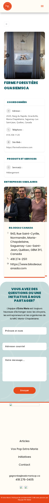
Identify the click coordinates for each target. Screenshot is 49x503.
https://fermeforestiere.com (19, 147)
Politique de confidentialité (21, 498)
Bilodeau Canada (21, 227)
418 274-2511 (18, 259)
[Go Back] (6, 24)
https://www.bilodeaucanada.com (26, 266)
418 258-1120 (13, 134)
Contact (24, 465)
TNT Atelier (27, 500)
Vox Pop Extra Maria (24, 449)
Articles (24, 441)
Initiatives (24, 457)
